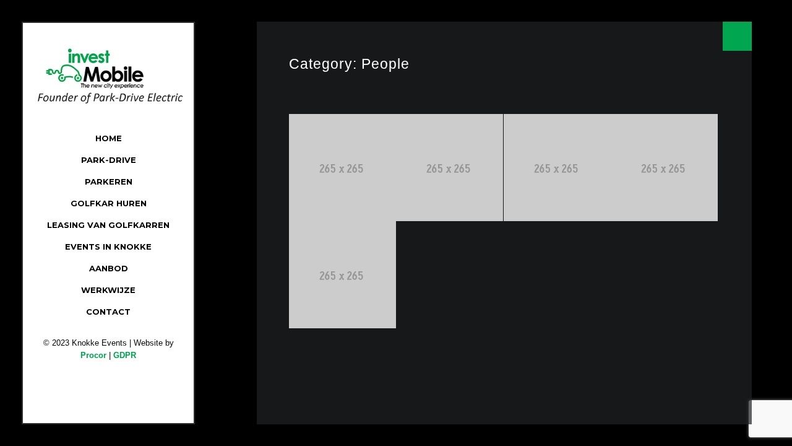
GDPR (124, 355)
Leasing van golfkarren (108, 225)
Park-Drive (108, 160)
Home (108, 138)
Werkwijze (108, 290)
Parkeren (108, 181)
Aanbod (108, 268)
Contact (108, 312)
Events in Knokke (108, 246)
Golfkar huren (109, 203)
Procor (93, 355)
